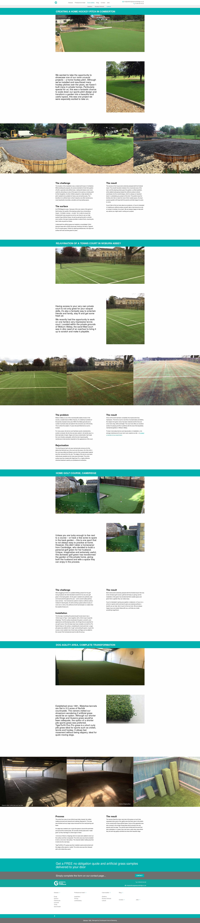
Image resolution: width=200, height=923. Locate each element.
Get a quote (100, 868)
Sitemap (85, 920)
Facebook (54, 916)
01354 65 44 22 (139, 3)
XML (90, 920)
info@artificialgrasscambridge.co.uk (134, 1)
